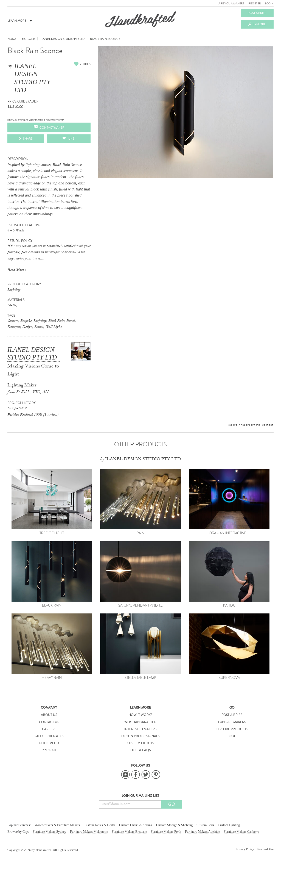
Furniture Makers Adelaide (202, 832)
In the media (49, 743)
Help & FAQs (140, 750)
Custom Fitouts (140, 743)
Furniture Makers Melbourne (89, 832)
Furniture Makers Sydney (49, 832)
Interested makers (140, 729)
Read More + (17, 270)
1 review (50, 415)
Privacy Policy (245, 849)
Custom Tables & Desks (99, 825)
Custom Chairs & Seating (135, 825)
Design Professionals (140, 736)
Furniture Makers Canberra (241, 832)
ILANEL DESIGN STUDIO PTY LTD (32, 77)
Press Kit (49, 750)
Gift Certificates (49, 736)
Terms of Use (265, 849)
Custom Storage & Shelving (174, 825)
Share (28, 138)
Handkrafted (140, 21)
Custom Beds (205, 825)
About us (49, 714)
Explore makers (232, 722)
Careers (49, 729)
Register (254, 3)
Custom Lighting (229, 825)
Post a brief (257, 13)
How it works (140, 714)
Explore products (232, 729)
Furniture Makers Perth (166, 832)
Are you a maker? (231, 3)
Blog (232, 736)
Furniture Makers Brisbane (129, 832)
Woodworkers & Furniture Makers (57, 825)
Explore (259, 24)
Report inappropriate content (250, 424)
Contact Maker (52, 127)
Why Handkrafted (140, 722)
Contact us (49, 722)
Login (269, 3)
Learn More (16, 20)
